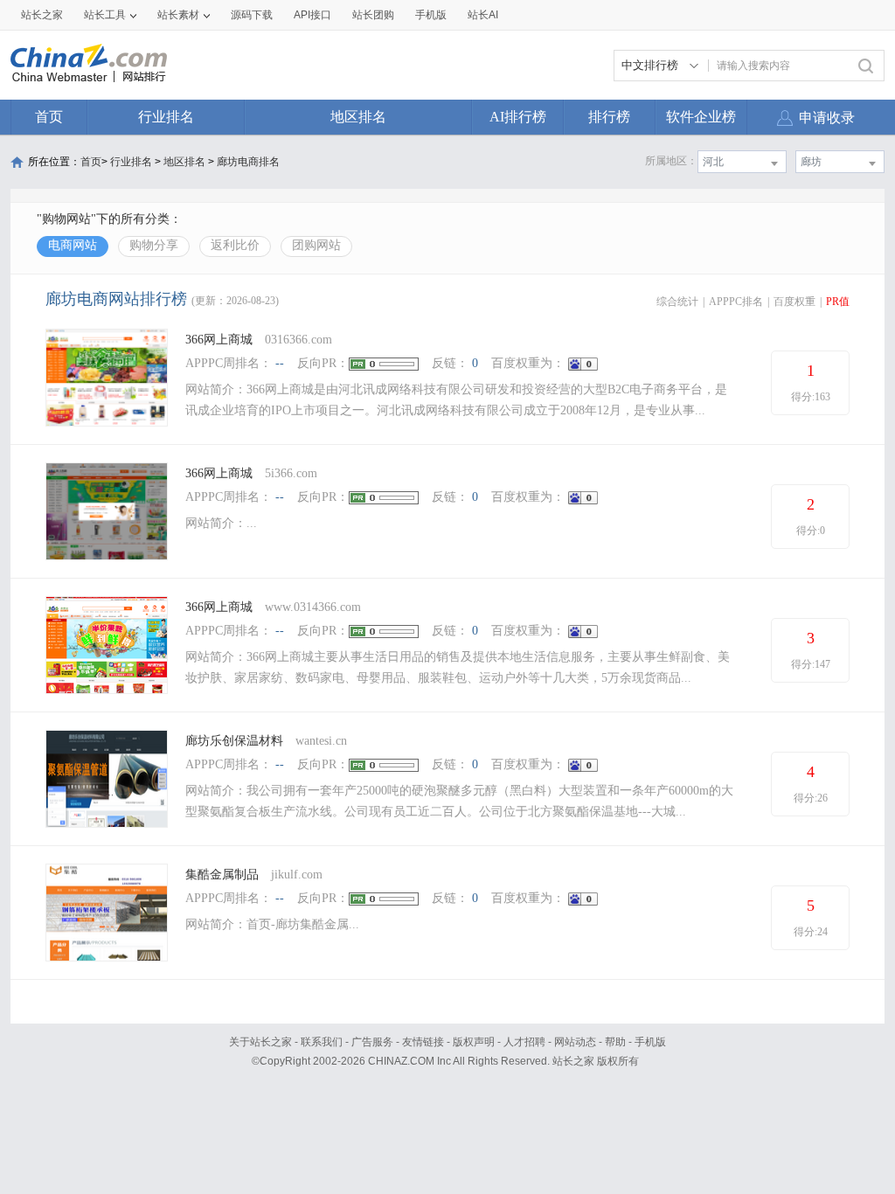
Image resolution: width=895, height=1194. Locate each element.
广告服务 (372, 1042)
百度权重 (794, 301)
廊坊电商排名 (248, 162)
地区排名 (358, 116)
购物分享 (153, 245)
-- (279, 363)
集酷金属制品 (222, 874)
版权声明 (474, 1042)
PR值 (838, 301)
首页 (49, 116)
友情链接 (423, 1042)
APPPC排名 (736, 301)
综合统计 (677, 301)
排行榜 (609, 116)
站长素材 (178, 15)
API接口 (312, 15)
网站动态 (575, 1042)
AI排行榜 (517, 116)
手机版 (650, 1042)
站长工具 (105, 15)
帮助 (615, 1042)
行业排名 (166, 116)
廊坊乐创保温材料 (234, 740)
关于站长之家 (260, 1042)
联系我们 (322, 1042)
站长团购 (373, 15)
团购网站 (316, 245)
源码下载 (252, 15)
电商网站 (72, 245)
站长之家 (42, 15)
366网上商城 (219, 339)
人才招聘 (524, 1042)
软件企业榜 (701, 116)
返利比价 (235, 245)
